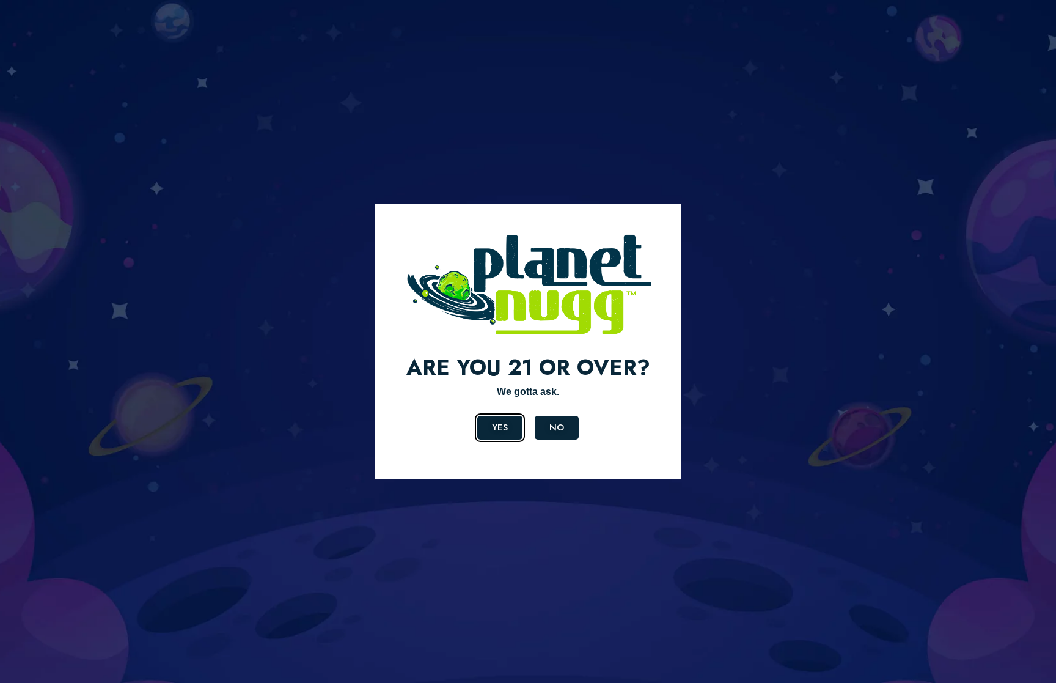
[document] (528, 341)
